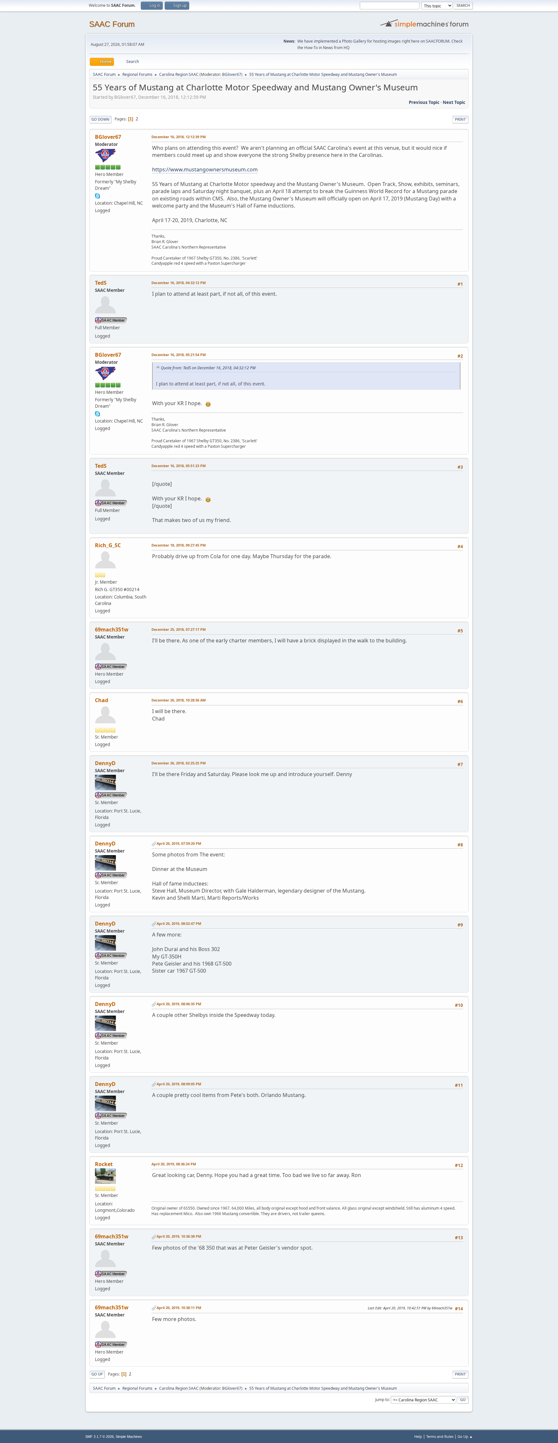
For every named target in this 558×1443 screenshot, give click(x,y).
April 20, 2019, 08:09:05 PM (179, 1083)
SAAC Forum (112, 24)
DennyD (105, 763)
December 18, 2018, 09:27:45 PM (178, 545)
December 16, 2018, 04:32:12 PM (178, 282)
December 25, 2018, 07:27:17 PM (178, 629)
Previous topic (424, 102)
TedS (101, 282)
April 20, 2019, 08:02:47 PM (179, 923)
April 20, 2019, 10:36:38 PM (179, 1236)
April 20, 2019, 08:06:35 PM (179, 1003)
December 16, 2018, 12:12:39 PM (178, 136)
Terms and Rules (439, 1436)
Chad (101, 700)
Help (418, 1436)
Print (460, 119)
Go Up (97, 1374)
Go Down (100, 119)
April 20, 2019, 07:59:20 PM (179, 843)
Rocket (104, 1164)
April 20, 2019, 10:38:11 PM (179, 1307)
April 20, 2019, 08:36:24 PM (173, 1164)
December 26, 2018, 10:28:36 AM (178, 700)
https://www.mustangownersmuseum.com (205, 169)
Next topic (454, 102)
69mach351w (112, 629)
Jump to (382, 1399)
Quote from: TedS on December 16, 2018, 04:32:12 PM (208, 368)
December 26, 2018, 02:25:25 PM (178, 763)
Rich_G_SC (108, 545)
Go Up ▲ (465, 1436)
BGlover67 (231, 74)
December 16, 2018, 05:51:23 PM (178, 465)
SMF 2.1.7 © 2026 (99, 1436)
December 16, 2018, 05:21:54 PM (178, 354)
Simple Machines (129, 1436)
